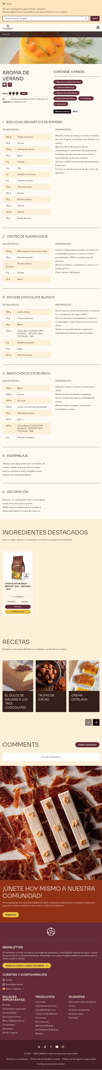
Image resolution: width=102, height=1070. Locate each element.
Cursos (72, 1006)
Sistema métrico (62, 111)
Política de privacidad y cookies (45, 1059)
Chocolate (40, 1002)
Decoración (61, 104)
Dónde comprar (10, 1032)
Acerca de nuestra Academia (82, 1002)
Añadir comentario (87, 744)
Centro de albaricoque (65, 87)
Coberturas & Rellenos (46, 1014)
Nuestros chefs (76, 1014)
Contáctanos (8, 1024)
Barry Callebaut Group (13, 1020)
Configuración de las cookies (51, 1064)
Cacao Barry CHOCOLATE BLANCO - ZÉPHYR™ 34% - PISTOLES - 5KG (30, 334)
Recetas (5, 34)
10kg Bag (24, 602)
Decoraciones (42, 1021)
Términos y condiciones (17, 1059)
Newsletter (7, 1028)
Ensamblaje (87, 98)
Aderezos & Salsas (44, 1025)
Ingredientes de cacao (46, 1006)
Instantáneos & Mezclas (46, 1029)
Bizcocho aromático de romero (69, 82)
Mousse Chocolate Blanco (67, 93)
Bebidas (39, 1033)
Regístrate (11, 914)
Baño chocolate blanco (66, 98)
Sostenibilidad (9, 1013)
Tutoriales (73, 1017)
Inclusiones (40, 1017)
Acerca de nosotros (11, 1016)
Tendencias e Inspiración (14, 1009)
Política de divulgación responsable (79, 1059)
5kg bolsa (11, 602)
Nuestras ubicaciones (79, 1010)
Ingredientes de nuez (45, 1010)
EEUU (75, 111)
